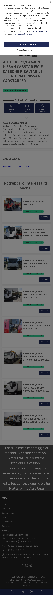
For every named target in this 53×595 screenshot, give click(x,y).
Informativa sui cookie (39, 31)
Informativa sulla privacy (23, 34)
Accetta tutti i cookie (26, 44)
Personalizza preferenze (27, 50)
